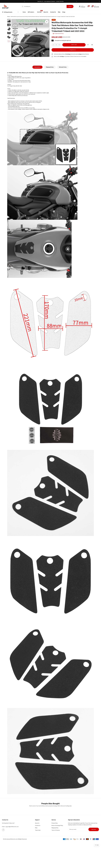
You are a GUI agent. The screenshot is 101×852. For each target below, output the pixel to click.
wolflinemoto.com (13, 839)
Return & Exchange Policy (57, 825)
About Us (37, 823)
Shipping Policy (50, 67)
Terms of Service (56, 830)
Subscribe (93, 829)
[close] (99, 1)
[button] (24, 1)
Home (8, 16)
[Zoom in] (46, 21)
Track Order (38, 830)
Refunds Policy (63, 67)
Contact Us (37, 825)
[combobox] (47, 6)
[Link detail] (3, 830)
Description (37, 67)
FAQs (36, 827)
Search (70, 6)
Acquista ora (73, 49)
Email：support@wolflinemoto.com (10, 826)
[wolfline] (5, 6)
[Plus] (59, 44)
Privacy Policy (55, 823)
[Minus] (53, 44)
